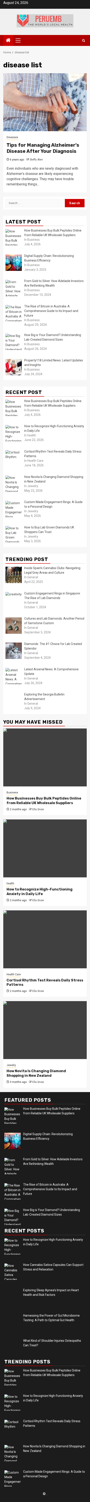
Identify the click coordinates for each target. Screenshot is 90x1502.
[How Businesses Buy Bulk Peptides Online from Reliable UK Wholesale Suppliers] (45, 757)
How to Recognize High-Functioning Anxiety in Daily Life (40, 891)
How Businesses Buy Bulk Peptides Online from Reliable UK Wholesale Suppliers (44, 800)
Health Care (14, 974)
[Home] (8, 41)
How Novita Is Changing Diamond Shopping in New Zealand (36, 1073)
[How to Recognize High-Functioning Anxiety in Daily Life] (45, 848)
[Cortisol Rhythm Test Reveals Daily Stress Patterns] (45, 939)
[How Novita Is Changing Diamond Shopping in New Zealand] (45, 1030)
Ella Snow (38, 809)
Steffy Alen (36, 159)
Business (12, 792)
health (10, 883)
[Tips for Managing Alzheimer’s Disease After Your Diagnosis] (45, 102)
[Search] (83, 40)
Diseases (12, 137)
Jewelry (11, 1065)
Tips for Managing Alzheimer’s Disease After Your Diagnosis (43, 148)
